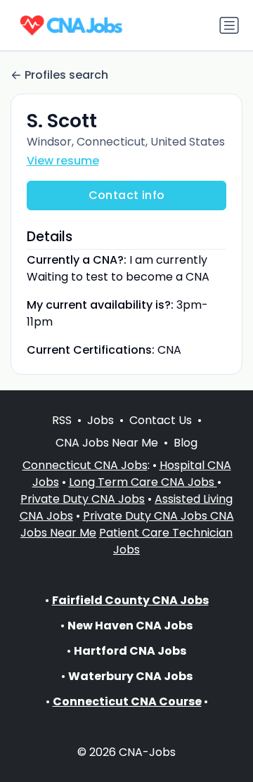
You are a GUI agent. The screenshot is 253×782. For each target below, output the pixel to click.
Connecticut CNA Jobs (85, 465)
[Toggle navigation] (229, 25)
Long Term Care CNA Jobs (143, 482)
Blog (185, 443)
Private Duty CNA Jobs (82, 499)
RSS (62, 420)
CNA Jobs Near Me (107, 443)
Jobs (100, 420)
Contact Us (160, 420)
